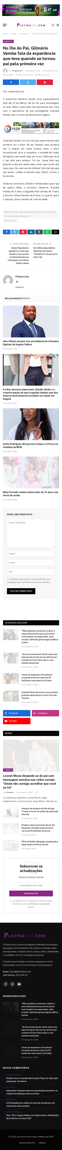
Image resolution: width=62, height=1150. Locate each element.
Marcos (9, 1099)
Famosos (8, 41)
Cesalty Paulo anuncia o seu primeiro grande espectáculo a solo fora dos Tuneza (39, 695)
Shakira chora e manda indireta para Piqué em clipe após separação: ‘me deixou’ (32, 1079)
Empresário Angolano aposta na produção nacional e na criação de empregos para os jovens (32, 1092)
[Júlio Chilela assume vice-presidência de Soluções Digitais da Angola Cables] (31, 321)
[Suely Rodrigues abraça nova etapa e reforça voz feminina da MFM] (31, 424)
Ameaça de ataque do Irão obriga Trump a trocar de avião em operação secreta (39, 811)
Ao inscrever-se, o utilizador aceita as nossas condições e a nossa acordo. (32, 904)
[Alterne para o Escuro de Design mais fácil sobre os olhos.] (53, 25)
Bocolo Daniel (12, 1112)
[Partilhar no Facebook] (11, 82)
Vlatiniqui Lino (12, 1075)
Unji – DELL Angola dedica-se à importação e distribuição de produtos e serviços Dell (32, 1116)
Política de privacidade (40, 904)
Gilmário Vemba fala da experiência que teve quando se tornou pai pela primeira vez (30, 214)
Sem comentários (25, 75)
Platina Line (17, 71)
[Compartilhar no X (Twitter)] (28, 82)
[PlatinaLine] (31, 25)
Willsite (42, 1143)
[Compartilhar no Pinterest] (45, 82)
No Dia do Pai (10, 220)
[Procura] (57, 25)
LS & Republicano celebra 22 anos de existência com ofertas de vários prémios (30, 1104)
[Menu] (5, 25)
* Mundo (8, 770)
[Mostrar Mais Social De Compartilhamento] (56, 82)
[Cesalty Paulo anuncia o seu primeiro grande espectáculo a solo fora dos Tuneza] (11, 696)
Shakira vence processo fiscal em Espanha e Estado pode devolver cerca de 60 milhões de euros (38, 828)
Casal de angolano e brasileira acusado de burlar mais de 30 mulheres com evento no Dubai (36, 678)
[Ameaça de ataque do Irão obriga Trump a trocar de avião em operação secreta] (11, 812)
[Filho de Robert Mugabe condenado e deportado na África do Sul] (11, 845)
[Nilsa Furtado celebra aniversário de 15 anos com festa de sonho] (31, 472)
